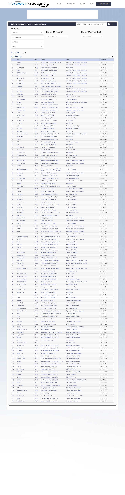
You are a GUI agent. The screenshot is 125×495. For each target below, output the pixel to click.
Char (48, 239)
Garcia (50, 321)
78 (12, 268)
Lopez (42, 318)
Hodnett (51, 173)
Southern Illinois (21, 120)
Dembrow (55, 295)
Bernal (42, 374)
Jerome (49, 348)
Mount (54, 94)
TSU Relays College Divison (73, 96)
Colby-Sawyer (20, 305)
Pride (57, 345)
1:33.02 (36, 308)
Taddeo (46, 139)
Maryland (19, 131)
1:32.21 (36, 292)
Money (50, 157)
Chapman (49, 231)
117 (13, 371)
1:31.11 (36, 268)
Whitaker (43, 194)
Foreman (43, 112)
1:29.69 (36, 239)
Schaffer (46, 236)
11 (12, 88)
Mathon (56, 244)
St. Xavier (19, 157)
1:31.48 (36, 279)
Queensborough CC (22, 390)
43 (12, 175)
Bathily (42, 80)
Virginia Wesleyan (21, 281)
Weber (42, 149)
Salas (46, 134)
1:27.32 (36, 155)
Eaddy (50, 353)
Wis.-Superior (20, 260)
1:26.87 (36, 144)
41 (12, 169)
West (55, 226)
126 (13, 395)
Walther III (56, 334)
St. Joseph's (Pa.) (21, 152)
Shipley (50, 136)
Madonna (19, 88)
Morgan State (20, 136)
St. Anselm (20, 350)
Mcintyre (43, 279)
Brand (55, 303)
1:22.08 (36, 67)
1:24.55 (36, 94)
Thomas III (43, 142)
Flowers (43, 173)
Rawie (54, 297)
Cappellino (43, 348)
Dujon (54, 369)
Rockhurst (19, 244)
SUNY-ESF (19, 387)
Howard (53, 311)
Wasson (48, 186)
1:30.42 (36, 260)
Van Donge (42, 169)
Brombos (46, 387)
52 (12, 199)
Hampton (19, 104)
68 (12, 241)
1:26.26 (36, 118)
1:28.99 (36, 207)
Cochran (48, 212)
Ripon (18, 241)
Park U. (19, 249)
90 (12, 300)
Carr (51, 297)
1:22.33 (36, 70)
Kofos (55, 305)
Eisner (44, 188)
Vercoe (45, 255)
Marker (46, 379)
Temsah (57, 204)
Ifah (49, 134)
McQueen (43, 86)
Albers (51, 252)
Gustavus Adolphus (22, 273)
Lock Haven (20, 194)
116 (13, 369)
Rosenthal (54, 268)
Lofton (46, 358)
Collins (51, 96)
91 (12, 303)
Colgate (19, 188)
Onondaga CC (20, 332)
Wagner (19, 139)
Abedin (46, 131)
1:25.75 (36, 112)
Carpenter (51, 289)
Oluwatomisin (44, 385)
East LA (19, 366)
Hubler (42, 75)
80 (12, 273)
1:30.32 (36, 255)
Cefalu (58, 241)
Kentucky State (21, 358)
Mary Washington (21, 308)
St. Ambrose (20, 287)
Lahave (50, 369)
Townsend (54, 257)
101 (13, 329)
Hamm (49, 78)
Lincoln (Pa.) (20, 180)
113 (13, 361)
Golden (43, 358)
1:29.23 (36, 223)
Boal (45, 284)
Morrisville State (21, 401)
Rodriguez (47, 180)
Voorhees (19, 123)
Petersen (56, 152)
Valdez (54, 353)
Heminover (52, 202)
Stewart (46, 271)
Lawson (50, 80)
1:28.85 (36, 199)
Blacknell (43, 88)
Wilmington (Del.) (21, 155)
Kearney (54, 199)
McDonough (57, 86)
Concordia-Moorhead (22, 236)
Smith (49, 255)
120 (13, 379)
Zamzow (47, 94)
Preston (47, 292)
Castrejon (47, 366)
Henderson (48, 268)
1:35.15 (36, 350)
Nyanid (43, 390)
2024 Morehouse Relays (72, 142)
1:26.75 (36, 142)
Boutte (46, 126)
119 (13, 377)
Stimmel (50, 199)
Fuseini (54, 72)
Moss (53, 271)
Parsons (54, 324)
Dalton (51, 104)
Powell (52, 115)
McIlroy (53, 329)
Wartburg (19, 204)
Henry (52, 152)
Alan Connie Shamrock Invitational (75, 160)
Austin (47, 175)
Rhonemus (52, 236)
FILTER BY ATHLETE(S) (91, 32)
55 (12, 207)
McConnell (59, 332)
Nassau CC (20, 353)
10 (12, 86)
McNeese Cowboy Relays (72, 115)
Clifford (53, 118)
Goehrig (43, 337)
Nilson (46, 295)
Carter (42, 165)
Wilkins (56, 107)
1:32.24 (36, 295)
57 (12, 212)
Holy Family (20, 215)
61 (12, 223)
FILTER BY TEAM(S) (54, 32)
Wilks (42, 144)
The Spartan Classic (71, 382)
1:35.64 (36, 356)
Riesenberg (48, 337)
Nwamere (49, 102)
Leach (50, 131)
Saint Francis (20, 210)
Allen (51, 281)
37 (12, 157)
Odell (42, 223)
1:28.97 (36, 204)
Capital (19, 239)
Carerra (43, 324)
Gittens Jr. (53, 212)
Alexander (54, 123)
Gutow (51, 326)
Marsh (46, 183)
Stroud (51, 215)
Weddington (53, 186)
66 (12, 236)
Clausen (49, 223)
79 (12, 271)
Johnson (55, 88)
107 (13, 345)
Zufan (53, 157)
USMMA (19, 300)
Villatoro (52, 371)
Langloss (51, 334)
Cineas (48, 332)
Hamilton (46, 215)
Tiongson (57, 236)
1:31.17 (36, 273)
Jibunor (47, 202)
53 (12, 202)
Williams (52, 178)
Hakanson (47, 260)
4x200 (24, 52)
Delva (42, 353)
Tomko (53, 255)
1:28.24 (36, 180)
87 (12, 292)
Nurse (51, 165)
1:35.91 (36, 358)
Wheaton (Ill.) (20, 223)
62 (12, 226)
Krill (42, 188)
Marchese (55, 139)
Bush (45, 102)
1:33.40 (36, 313)
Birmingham (53, 332)
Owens (50, 72)
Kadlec (46, 149)
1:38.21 (36, 382)
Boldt (51, 260)
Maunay (47, 249)
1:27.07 (36, 147)
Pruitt (54, 340)
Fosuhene (46, 72)
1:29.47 (36, 231)
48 (12, 188)
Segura (42, 202)
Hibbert (43, 155)
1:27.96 (36, 173)
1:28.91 (36, 202)
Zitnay (57, 160)
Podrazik (56, 337)
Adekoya (51, 390)
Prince (54, 80)
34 (12, 149)
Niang (51, 142)
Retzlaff (52, 207)
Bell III (42, 257)
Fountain (51, 155)
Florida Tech (20, 385)
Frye (49, 218)
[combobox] (57, 36)
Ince (46, 78)
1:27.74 (36, 165)
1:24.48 (36, 88)
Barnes (42, 104)
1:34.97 (36, 348)
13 (12, 94)
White (47, 99)
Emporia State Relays (71, 202)
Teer (51, 94)
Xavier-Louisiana (21, 289)
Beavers (43, 115)
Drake (18, 313)
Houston (19, 62)
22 (12, 118)
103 (13, 334)
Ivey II (54, 142)
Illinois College (21, 186)
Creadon (45, 308)
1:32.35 (36, 297)
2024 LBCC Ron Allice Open (73, 321)
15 (12, 99)
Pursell (53, 313)
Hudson (46, 340)
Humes (52, 226)
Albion (18, 231)
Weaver (49, 257)
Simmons (57, 311)
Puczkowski (55, 231)
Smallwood (44, 70)
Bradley (50, 313)
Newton (49, 228)
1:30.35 (36, 257)
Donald (50, 340)
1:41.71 (36, 395)
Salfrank (50, 149)
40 (12, 165)
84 (12, 284)
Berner (42, 183)
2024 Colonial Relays (71, 155)
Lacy (46, 316)
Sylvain (43, 207)
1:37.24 (36, 377)
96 (12, 316)
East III (46, 62)
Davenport (55, 215)
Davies (54, 241)
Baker (52, 126)
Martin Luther (20, 265)
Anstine (55, 273)
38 (12, 160)
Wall (47, 369)
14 (12, 96)
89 (12, 297)
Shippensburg (20, 257)
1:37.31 (36, 379)
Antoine (48, 188)
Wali (58, 268)
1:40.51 (36, 393)
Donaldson (54, 284)
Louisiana (19, 126)
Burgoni (43, 120)
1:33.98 (36, 324)
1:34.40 (36, 332)
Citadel (19, 228)
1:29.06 (36, 212)
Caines (42, 249)
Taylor (50, 75)
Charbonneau (48, 361)
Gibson (49, 316)
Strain (48, 165)
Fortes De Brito (59, 361)
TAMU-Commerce (21, 72)
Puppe (42, 334)
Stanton (54, 265)
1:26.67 (36, 136)
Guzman (47, 390)
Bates (56, 377)
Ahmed (54, 308)
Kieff (42, 210)
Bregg (42, 387)
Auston (46, 321)
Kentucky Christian (22, 311)
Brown (56, 91)
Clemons (52, 300)
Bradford (43, 382)
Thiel (46, 207)
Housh (50, 249)
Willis (47, 142)
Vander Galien (44, 241)
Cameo (58, 385)
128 (13, 401)
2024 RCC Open (70, 340)
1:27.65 (36, 160)
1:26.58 (36, 131)
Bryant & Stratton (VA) (22, 268)
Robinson (54, 136)
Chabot (43, 65)
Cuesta (19, 324)
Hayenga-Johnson (58, 169)
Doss (58, 186)
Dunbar (53, 183)
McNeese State (21, 115)
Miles (49, 115)
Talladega (19, 142)
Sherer (50, 393)
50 (12, 194)
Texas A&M (20, 94)
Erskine (50, 385)
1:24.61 (36, 96)
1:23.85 (36, 78)
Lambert (43, 226)
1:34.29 (36, 329)
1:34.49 (36, 340)
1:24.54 (36, 91)
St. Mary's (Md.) (21, 395)
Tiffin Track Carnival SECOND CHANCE (76, 379)
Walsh (42, 252)
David (53, 361)
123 (13, 387)
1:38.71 (36, 385)
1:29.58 (36, 236)
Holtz (46, 265)
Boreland (50, 295)
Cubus (45, 326)
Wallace (58, 212)
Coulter (55, 382)
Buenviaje (46, 252)
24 (12, 123)
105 (13, 340)
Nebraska (19, 118)
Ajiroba (43, 78)
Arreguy (47, 324)
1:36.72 (36, 371)
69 (12, 244)
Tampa (18, 382)
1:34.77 (36, 342)
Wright (52, 194)
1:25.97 (36, 115)
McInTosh (47, 104)
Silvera (49, 123)
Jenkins (43, 178)
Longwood (19, 271)
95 (12, 313)
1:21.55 (36, 62)
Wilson (56, 120)
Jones (42, 126)
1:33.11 (36, 311)
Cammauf (48, 152)
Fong (52, 337)
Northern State (21, 149)
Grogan (43, 361)
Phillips (47, 65)
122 (13, 385)
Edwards (53, 144)
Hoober (50, 379)
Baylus (46, 118)
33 (12, 147)
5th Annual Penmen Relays (73, 305)
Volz (45, 165)
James (53, 321)
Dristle (54, 387)
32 (12, 144)
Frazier (48, 297)
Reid (50, 67)
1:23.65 (36, 72)
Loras (18, 112)
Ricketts (48, 86)
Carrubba (43, 152)
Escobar (43, 94)
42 (12, 173)
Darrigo (53, 348)
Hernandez (43, 297)
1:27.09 (36, 149)
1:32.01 (36, 287)
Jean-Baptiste (44, 401)
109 (13, 350)
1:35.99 (36, 361)
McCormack (44, 239)
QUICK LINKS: (15, 53)
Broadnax (50, 62)
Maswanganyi (57, 62)
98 (12, 321)
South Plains (20, 80)
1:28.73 (36, 194)
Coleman (58, 83)
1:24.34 (36, 86)
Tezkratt (54, 65)
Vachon (43, 356)
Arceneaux (43, 377)
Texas (18, 70)
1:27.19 (36, 152)
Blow (55, 390)
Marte (53, 398)
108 (13, 348)
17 (12, 104)
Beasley (50, 358)
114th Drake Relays (71, 99)
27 (12, 131)
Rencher (56, 371)
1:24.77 (36, 99)
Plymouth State (21, 356)
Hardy (52, 107)
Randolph (43, 99)
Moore (55, 70)
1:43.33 (36, 398)
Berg (50, 118)
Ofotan (53, 131)
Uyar (42, 72)
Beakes (51, 387)
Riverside (19, 340)
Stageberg (47, 273)
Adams (46, 305)
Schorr (42, 260)
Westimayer (56, 260)
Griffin (42, 329)
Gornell (47, 300)
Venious (43, 345)
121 (13, 382)
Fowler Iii (55, 175)
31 (12, 142)
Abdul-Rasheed (45, 67)
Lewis (46, 123)
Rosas (45, 374)
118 (13, 374)
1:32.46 (36, 300)
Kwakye (47, 173)
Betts (50, 99)
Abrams (46, 329)
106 (13, 342)
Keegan (50, 139)
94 (12, 311)
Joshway (43, 147)
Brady (42, 255)
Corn (50, 324)
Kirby (42, 102)
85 (12, 287)
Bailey (54, 292)
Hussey (52, 86)
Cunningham (49, 88)
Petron (42, 236)
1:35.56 (36, 353)
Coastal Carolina (21, 107)
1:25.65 (36, 107)
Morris (47, 289)
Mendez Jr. (55, 379)
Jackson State (20, 83)
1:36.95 (36, 374)
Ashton (47, 120)
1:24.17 (36, 80)
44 (12, 178)
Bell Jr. (42, 180)
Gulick (49, 287)
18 (12, 107)
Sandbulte (49, 169)
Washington (53, 345)
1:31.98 (36, 284)
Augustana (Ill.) (21, 255)
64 (12, 231)
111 (13, 356)
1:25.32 (36, 102)
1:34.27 (36, 326)
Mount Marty (20, 334)
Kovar (42, 107)
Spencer (55, 104)
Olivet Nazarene (21, 99)
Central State (20, 212)
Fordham (19, 165)
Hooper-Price (47, 107)
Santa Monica (20, 369)
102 (13, 332)
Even (46, 199)
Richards (47, 96)
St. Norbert (20, 207)
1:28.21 (36, 178)
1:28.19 (36, 175)
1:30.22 (36, 252)
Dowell (55, 239)
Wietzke (50, 265)
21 (12, 115)
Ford (42, 308)
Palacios (43, 366)
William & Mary (21, 252)
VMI (18, 144)
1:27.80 (36, 169)
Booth (49, 126)
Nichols (19, 361)
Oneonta (19, 348)
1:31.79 (36, 281)
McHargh (43, 160)
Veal (52, 279)
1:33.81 (36, 321)
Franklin (43, 157)
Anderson (43, 311)
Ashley (53, 169)
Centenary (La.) (21, 345)
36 (12, 155)
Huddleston (53, 83)
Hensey (52, 91)
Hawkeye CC (20, 199)
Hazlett (54, 75)
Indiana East (20, 379)
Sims (42, 136)
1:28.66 (36, 188)
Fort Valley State (21, 178)
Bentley (19, 337)
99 (12, 324)
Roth (50, 65)
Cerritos (19, 318)
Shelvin (49, 70)
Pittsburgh (19, 86)
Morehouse (20, 175)
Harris (46, 157)
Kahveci (54, 385)
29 (12, 136)
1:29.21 (36, 218)
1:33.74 (36, 318)
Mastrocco (43, 371)
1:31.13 (36, 271)
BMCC (18, 398)
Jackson (46, 75)
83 (12, 281)
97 (12, 318)
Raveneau (43, 332)
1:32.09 (36, 289)
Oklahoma (19, 91)
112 (13, 358)
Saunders (43, 186)
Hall (58, 88)
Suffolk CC (19, 371)
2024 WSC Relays (71, 324)
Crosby (46, 80)
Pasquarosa (56, 350)
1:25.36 (36, 104)
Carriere (46, 350)
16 (12, 102)
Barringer (48, 91)
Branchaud (50, 305)
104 (13, 337)
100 (13, 326)
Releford (55, 279)
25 (12, 126)
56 (12, 210)
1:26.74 (36, 139)
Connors (53, 188)
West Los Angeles (21, 342)
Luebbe (43, 379)
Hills (45, 281)
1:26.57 (36, 126)
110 (13, 353)
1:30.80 (36, 265)
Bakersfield (19, 374)
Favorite (43, 289)
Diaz (55, 366)
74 (12, 257)
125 (13, 393)
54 (12, 204)
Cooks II (57, 178)
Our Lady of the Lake (22, 134)
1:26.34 (36, 123)
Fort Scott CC (20, 96)
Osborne (56, 289)
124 (13, 390)
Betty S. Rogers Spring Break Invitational (76, 260)
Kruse (47, 112)
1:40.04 (36, 390)
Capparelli (48, 194)
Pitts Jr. (43, 83)
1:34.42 (36, 334)
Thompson (44, 228)
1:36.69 (36, 369)
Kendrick (45, 210)
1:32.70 (36, 305)
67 (12, 239)
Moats (42, 303)
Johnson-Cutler (56, 358)
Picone (46, 356)
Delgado (48, 382)
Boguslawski (55, 249)
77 (12, 265)
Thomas (54, 356)
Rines (50, 356)
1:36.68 (36, 366)
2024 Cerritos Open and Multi (74, 318)
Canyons (19, 377)
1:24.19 (36, 83)
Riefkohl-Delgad (54, 134)
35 (12, 152)
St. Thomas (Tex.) (21, 279)
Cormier (47, 345)
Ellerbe (42, 218)
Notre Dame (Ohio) (22, 329)
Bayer (53, 149)
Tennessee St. (20, 147)
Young (51, 239)
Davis (47, 147)
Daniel (45, 257)
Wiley (18, 316)
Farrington (51, 303)
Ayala (42, 244)
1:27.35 (36, 157)
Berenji (42, 321)
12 (12, 91)
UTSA (18, 65)
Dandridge (54, 374)
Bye (45, 300)
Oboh (52, 78)
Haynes (50, 308)
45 (12, 180)
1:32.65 (36, 303)
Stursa (42, 273)
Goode (50, 271)
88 (12, 295)
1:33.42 (36, 316)
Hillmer (43, 265)
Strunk (52, 228)
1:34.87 (36, 345)
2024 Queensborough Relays (74, 300)
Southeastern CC (21, 284)
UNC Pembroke (21, 218)
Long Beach (20, 321)
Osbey (45, 318)
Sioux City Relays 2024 (72, 334)
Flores (51, 175)
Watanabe (43, 369)
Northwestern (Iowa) (22, 169)
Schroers (48, 284)
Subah (51, 273)
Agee (50, 147)
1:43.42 (36, 401)
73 (12, 255)
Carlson (43, 199)
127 (13, 398)
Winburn (48, 311)
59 (12, 218)
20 (12, 112)
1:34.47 (36, 337)
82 (12, 279)
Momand (46, 353)
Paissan (43, 118)
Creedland (43, 398)
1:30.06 (36, 244)
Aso (55, 395)
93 (12, 308)
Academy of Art (21, 78)
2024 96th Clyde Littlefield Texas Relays (76, 62)
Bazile (56, 401)
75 (12, 260)
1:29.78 (36, 241)
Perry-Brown (55, 316)
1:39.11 (36, 387)
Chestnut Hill (20, 292)
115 (13, 366)
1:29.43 (36, 226)
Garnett (46, 144)
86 (12, 289)
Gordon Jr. (43, 231)
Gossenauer (50, 244)
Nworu (42, 96)
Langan (53, 223)
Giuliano (54, 99)
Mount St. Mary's (21, 160)
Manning (50, 241)
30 (12, 139)
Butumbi (52, 180)
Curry (49, 329)
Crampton (48, 279)
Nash (48, 207)
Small (52, 70)
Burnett (43, 62)
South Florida (20, 67)
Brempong (49, 398)
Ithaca (18, 295)
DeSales (19, 183)
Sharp (42, 284)
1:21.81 (36, 65)
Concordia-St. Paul (21, 202)
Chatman (53, 318)
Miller (56, 194)
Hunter (42, 292)
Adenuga (47, 178)
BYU (18, 75)
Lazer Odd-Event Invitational (73, 332)
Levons (55, 155)
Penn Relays (69, 67)
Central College (21, 303)
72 (12, 252)
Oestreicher (52, 204)
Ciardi (56, 348)
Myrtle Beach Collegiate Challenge (75, 107)
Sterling (19, 393)
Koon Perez (52, 160)
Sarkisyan (48, 377)
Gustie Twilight (70, 265)
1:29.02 (36, 210)
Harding (19, 102)
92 (12, 305)
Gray (46, 115)
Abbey (47, 204)
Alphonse (43, 175)
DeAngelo (58, 313)
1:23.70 (36, 75)
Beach (45, 244)
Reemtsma (54, 287)
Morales (46, 395)
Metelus (56, 67)
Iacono (42, 139)
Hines (48, 326)
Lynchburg (19, 173)
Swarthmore (20, 326)
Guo (42, 326)
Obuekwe (51, 395)
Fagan (50, 112)
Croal (52, 67)
